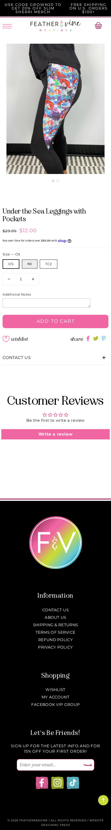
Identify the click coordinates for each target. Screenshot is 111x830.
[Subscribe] (87, 765)
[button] (53, 181)
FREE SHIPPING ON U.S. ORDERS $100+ (88, 8)
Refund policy (55, 639)
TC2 (48, 264)
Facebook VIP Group (55, 704)
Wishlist (19, 339)
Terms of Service (56, 632)
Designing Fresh (55, 825)
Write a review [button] (55, 434)
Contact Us (55, 609)
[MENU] (7, 25)
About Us (55, 617)
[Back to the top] (103, 800)
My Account (55, 697)
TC (29, 264)
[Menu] (7, 25)
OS (11, 264)
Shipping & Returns (55, 624)
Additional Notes (17, 294)
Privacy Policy (55, 647)
